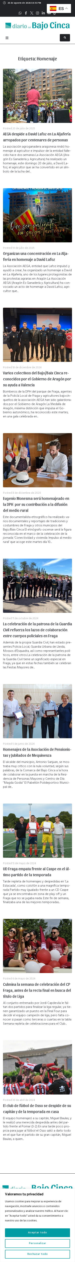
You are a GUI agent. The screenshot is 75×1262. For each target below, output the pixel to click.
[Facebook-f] (26, 13)
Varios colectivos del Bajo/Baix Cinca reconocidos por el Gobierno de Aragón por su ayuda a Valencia (37, 378)
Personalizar (37, 1243)
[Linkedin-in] (43, 13)
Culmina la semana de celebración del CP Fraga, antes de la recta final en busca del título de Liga (37, 990)
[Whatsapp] (20, 13)
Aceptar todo (37, 1232)
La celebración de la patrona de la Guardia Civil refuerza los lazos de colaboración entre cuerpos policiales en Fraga (37, 629)
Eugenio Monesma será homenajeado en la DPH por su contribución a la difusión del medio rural (36, 504)
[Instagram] (37, 13)
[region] (37, 1225)
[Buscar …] (65, 37)
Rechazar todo (37, 1254)
